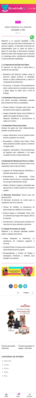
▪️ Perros (5, 368)
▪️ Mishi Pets (6, 361)
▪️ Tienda (5, 365)
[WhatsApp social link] (20, 286)
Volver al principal (18, 293)
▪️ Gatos (5, 372)
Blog (18, 22)
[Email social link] (16, 286)
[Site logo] (14, 8)
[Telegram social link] (25, 286)
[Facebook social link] (11, 286)
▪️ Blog (4, 376)
